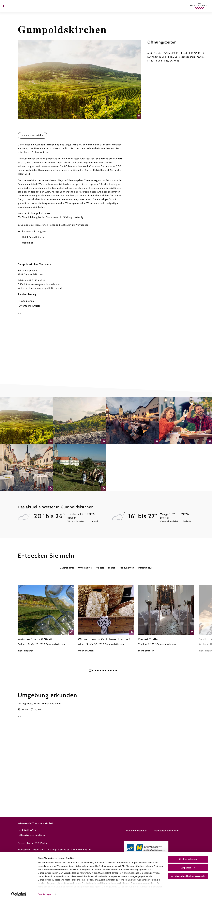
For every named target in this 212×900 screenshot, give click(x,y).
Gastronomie (67, 567)
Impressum (24, 849)
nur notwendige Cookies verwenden (188, 876)
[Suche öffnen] (18, 6)
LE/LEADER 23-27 (81, 849)
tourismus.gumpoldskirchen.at (45, 288)
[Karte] (10, 6)
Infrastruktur (145, 567)
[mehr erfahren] (46, 619)
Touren (112, 567)
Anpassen (186, 867)
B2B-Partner (41, 843)
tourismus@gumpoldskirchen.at (43, 284)
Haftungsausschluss (58, 849)
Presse (21, 843)
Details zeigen (45, 894)
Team (30, 843)
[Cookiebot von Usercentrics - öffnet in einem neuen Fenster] (18, 894)
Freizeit (100, 567)
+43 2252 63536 (36, 280)
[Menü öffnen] (3, 6)
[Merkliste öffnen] (14, 6)
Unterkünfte (85, 567)
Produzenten (127, 567)
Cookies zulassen (188, 859)
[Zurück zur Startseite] (199, 6)
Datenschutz (39, 849)
